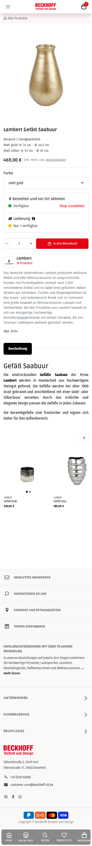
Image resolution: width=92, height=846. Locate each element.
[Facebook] (13, 797)
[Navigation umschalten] (8, 6)
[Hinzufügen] (31, 244)
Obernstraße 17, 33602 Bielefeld (25, 768)
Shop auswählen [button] (71, 206)
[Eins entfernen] (7, 244)
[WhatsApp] (20, 797)
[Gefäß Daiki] (27, 471)
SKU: (6, 331)
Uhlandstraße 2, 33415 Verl (21, 762)
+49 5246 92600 (20, 777)
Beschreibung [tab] (17, 349)
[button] (84, 437)
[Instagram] (6, 797)
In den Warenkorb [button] (65, 244)
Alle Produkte (17, 18)
